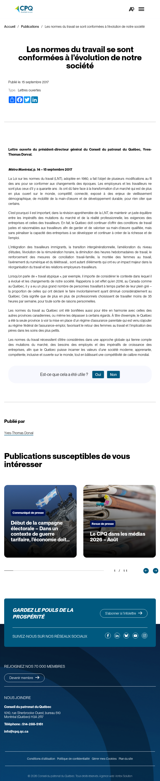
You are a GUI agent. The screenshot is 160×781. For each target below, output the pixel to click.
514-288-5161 (23, 724)
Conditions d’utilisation (41, 758)
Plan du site (126, 758)
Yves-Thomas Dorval (18, 433)
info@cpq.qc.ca (16, 731)
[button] (146, 570)
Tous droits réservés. (87, 776)
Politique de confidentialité (73, 758)
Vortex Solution (123, 776)
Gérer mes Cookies (104, 758)
